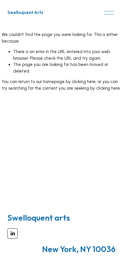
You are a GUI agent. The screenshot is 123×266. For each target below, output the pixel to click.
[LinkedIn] (12, 233)
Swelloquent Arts (25, 12)
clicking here (84, 81)
